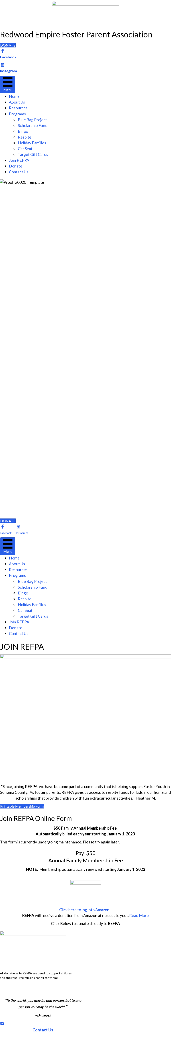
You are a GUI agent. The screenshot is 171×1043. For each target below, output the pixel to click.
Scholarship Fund (32, 125)
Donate (15, 165)
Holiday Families (32, 142)
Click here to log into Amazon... (85, 909)
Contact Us (18, 171)
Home (14, 96)
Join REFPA (19, 160)
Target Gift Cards (33, 154)
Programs (17, 113)
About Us (17, 102)
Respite (24, 137)
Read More (139, 915)
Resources (18, 107)
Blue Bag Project (32, 119)
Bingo (23, 131)
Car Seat (25, 148)
